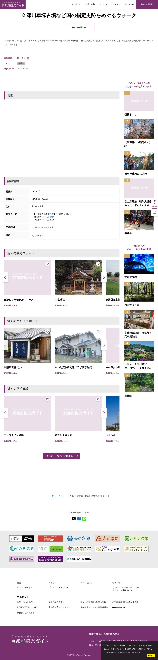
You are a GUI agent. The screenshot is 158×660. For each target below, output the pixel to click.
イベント (104, 4)
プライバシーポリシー (58, 587)
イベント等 (23, 69)
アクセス (116, 4)
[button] (104, 277)
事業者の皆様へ (147, 4)
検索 (154, 213)
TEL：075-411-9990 (97, 645)
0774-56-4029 (48, 217)
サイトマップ (118, 583)
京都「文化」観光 (25, 602)
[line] (84, 519)
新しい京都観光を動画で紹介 (93, 602)
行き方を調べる (79, 27)
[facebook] (79, 519)
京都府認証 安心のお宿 (27, 607)
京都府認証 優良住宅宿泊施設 (125, 602)
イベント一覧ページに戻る (59, 456)
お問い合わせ (86, 583)
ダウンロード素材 (25, 587)
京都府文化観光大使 (26, 613)
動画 (19, 583)
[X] (74, 519)
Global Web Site (118, 607)
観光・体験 (90, 4)
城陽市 (21, 63)
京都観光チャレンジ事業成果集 (94, 607)
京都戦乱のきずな (56, 602)
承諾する (151, 656)
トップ (51, 496)
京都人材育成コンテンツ (59, 607)
